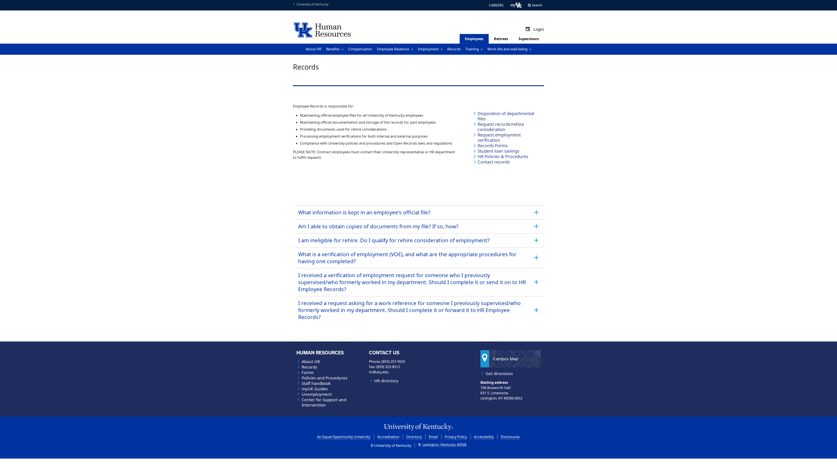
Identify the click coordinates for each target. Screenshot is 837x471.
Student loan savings (498, 151)
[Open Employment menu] (442, 49)
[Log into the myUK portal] (516, 5)
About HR (313, 49)
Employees (474, 38)
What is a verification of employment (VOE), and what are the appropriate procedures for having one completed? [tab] (407, 258)
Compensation (360, 49)
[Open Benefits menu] (343, 49)
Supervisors (529, 38)
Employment (428, 49)
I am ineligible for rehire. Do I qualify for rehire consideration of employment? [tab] (394, 240)
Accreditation (388, 436)
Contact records (494, 162)
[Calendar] (528, 29)
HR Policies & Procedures (503, 156)
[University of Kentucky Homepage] (418, 427)
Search (537, 5)
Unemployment (317, 394)
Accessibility (484, 436)
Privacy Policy (456, 436)
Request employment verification (499, 137)
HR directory (386, 380)
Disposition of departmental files (506, 116)
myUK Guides (315, 388)
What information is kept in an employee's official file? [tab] (364, 212)
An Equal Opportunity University (343, 436)
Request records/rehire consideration (501, 127)
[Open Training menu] (482, 49)
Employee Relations (393, 49)
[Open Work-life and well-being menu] (531, 49)
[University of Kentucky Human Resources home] (322, 30)
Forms (308, 372)
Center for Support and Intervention (324, 402)
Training (472, 49)
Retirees (501, 38)
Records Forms (493, 145)
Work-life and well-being (507, 49)
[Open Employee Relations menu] (413, 49)
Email (433, 436)
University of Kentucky (312, 4)
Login (538, 29)
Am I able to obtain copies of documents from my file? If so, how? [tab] (378, 226)
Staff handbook (316, 383)
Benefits (333, 49)
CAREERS (496, 5)
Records (454, 49)
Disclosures (510, 436)
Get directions (499, 373)
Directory (414, 436)
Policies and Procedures (324, 378)
